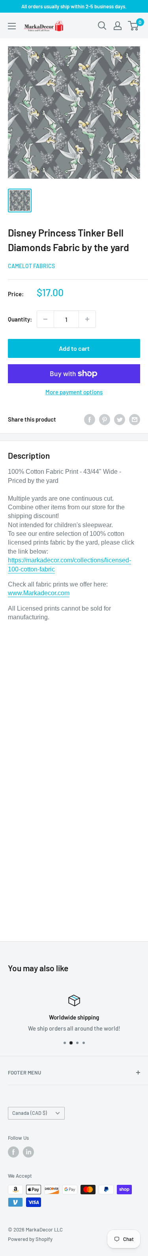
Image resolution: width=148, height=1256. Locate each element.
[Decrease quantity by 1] (45, 319)
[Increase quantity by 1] (87, 319)
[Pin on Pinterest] (104, 419)
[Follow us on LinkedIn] (28, 1152)
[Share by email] (134, 419)
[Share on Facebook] (89, 419)
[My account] (118, 25)
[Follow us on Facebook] (13, 1152)
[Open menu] (12, 26)
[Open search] (102, 25)
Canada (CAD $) (29, 1113)
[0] (134, 25)
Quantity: (20, 319)
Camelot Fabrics (31, 266)
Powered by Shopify (30, 1239)
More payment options (74, 391)
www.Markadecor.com (38, 593)
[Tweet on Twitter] (119, 419)
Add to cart (74, 348)
